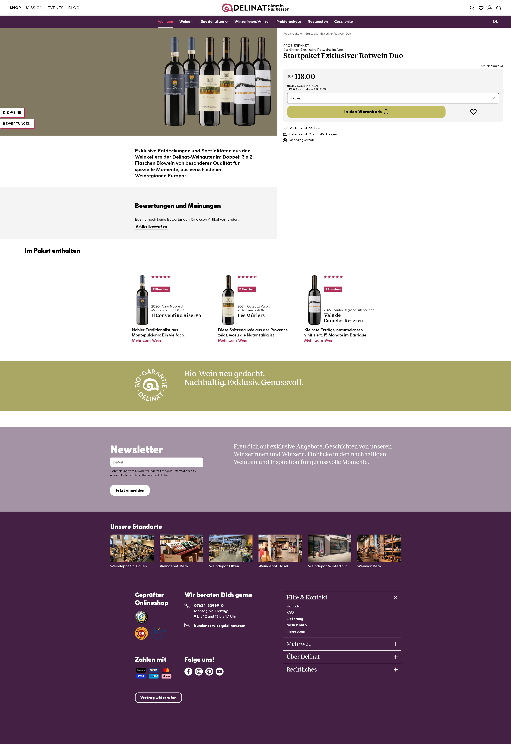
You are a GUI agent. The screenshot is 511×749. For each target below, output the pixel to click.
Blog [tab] (73, 7)
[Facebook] (188, 671)
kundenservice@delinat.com (219, 625)
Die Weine (12, 112)
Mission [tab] (34, 7)
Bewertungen (17, 124)
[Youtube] (220, 671)
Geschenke (343, 21)
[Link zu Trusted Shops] (141, 617)
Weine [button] (185, 21)
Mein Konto (296, 625)
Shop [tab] (15, 7)
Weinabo (165, 21)
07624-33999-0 (209, 605)
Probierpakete (288, 21)
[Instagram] (199, 671)
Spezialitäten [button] (213, 21)
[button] (472, 7)
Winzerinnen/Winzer (252, 21)
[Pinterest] (209, 671)
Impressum (295, 631)
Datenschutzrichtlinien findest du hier (145, 475)
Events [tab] (55, 7)
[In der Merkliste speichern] (473, 112)
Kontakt (293, 606)
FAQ (290, 612)
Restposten (318, 21)
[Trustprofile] (150, 633)
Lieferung (294, 618)
